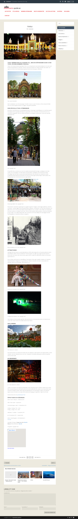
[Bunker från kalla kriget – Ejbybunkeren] (11, 474)
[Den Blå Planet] (49, 474)
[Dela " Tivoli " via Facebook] (27, 457)
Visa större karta (11, 448)
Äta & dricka (16, 11)
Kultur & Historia (50, 11)
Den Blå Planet (46, 480)
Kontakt (7, 15)
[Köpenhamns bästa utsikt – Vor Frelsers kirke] (23, 474)
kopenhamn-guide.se (16, 517)
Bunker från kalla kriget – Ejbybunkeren (10, 480)
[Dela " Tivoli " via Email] (30, 457)
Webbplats (41, 507)
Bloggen (60, 39)
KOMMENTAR (7, 493)
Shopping (59, 11)
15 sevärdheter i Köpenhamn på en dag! (19, 1)
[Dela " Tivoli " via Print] (32, 457)
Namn (5, 507)
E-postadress (25, 507)
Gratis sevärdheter (39, 11)
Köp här (25, 422)
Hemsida (9, 419)
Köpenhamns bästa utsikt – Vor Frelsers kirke (22, 481)
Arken (31, 480)
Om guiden (66, 11)
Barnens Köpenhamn (26, 11)
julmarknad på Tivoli (21, 394)
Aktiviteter (8, 11)
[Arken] (36, 474)
